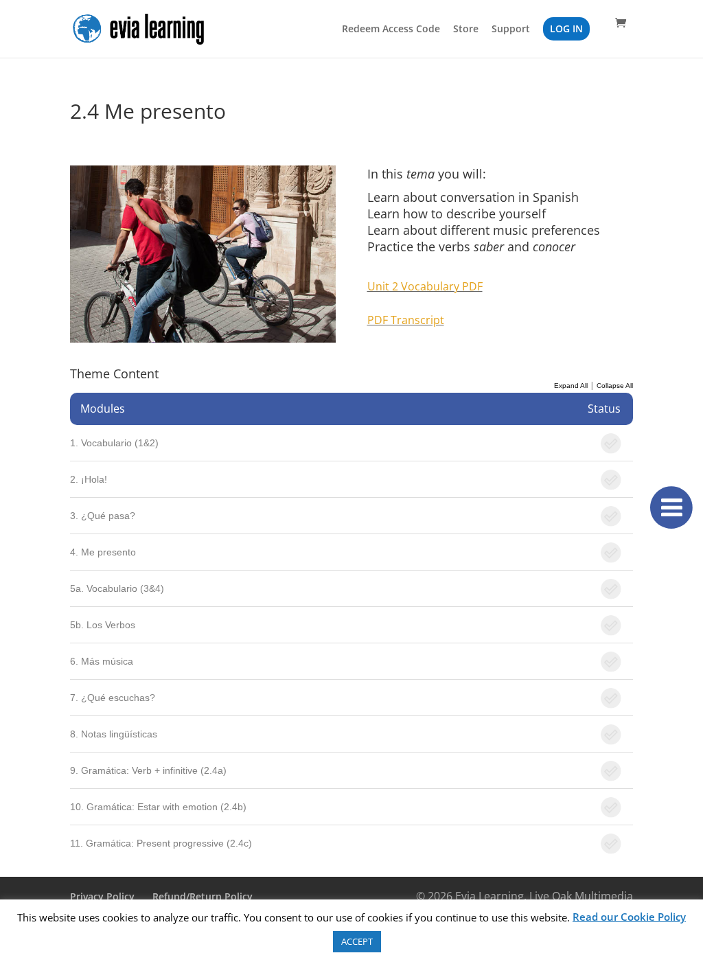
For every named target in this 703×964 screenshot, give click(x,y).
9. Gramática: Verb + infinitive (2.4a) (148, 770)
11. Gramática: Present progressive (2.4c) (161, 843)
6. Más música (101, 661)
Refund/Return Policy (202, 896)
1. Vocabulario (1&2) (114, 442)
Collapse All (615, 385)
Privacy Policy (102, 896)
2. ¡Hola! (88, 479)
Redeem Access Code (391, 29)
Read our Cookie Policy (629, 916)
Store (466, 29)
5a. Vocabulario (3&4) (117, 588)
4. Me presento (103, 552)
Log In (566, 28)
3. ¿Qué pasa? (102, 515)
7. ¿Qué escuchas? (112, 697)
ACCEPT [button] (357, 941)
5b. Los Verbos (102, 624)
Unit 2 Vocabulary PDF (425, 286)
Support (511, 29)
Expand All (571, 385)
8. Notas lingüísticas (113, 733)
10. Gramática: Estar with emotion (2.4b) (158, 806)
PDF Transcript (405, 320)
